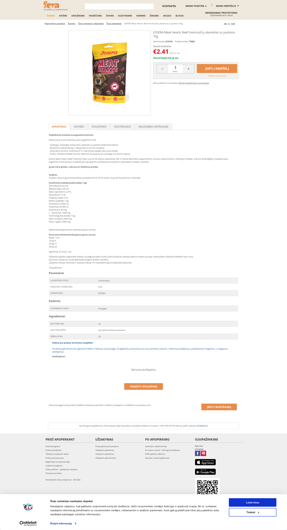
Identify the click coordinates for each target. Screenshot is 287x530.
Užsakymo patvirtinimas (105, 458)
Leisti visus (252, 502)
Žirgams (154, 15)
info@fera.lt (202, 425)
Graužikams (78, 15)
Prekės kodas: (182, 41)
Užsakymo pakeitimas (104, 450)
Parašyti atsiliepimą (162, 46)
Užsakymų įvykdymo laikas (57, 454)
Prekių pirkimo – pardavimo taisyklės (61, 469)
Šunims (51, 15)
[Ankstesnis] (221, 24)
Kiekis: (175, 71)
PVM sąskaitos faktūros (155, 454)
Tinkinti (250, 512)
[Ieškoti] (151, 6)
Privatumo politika (53, 473)
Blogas (180, 15)
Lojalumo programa (54, 465)
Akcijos (167, 15)
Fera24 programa (53, 446)
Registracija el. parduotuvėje (58, 461)
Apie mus (199, 446)
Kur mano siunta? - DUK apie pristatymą (162, 450)
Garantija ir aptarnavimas (156, 446)
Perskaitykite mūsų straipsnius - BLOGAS (63, 479)
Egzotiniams (125, 15)
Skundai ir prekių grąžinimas (157, 458)
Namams (140, 15)
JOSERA (169, 41)
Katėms (63, 15)
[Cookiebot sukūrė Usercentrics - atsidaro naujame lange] (28, 523)
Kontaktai (169, 6)
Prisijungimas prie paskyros (107, 446)
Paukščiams (95, 15)
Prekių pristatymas (53, 450)
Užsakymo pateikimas (104, 454)
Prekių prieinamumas (55, 458)
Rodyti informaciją (61, 523)
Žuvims (110, 15)
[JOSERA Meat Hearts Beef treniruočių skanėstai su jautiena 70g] (110, 72)
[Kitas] (238, 24)
